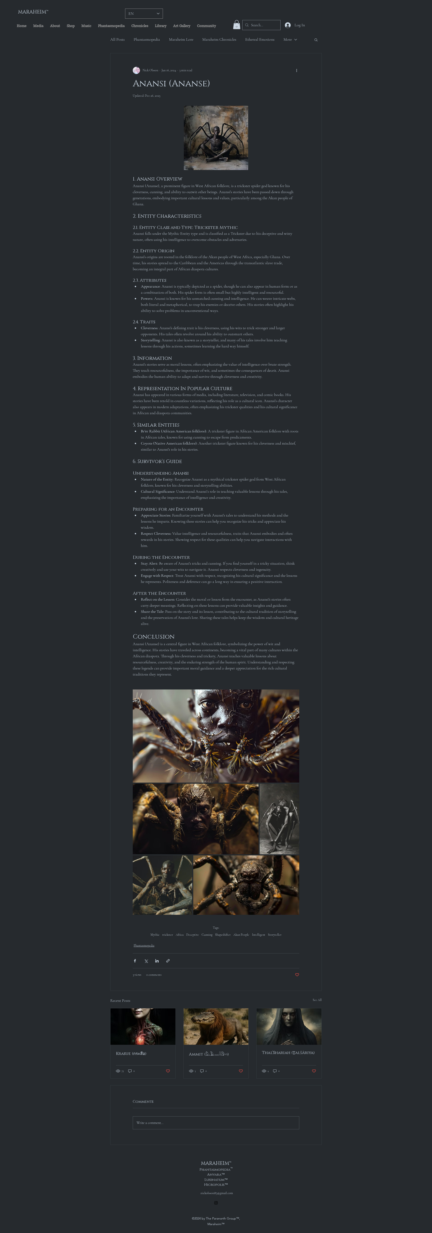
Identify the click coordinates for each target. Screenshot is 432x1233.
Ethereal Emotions (259, 39)
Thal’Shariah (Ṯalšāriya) (288, 1053)
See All (317, 1000)
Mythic (155, 935)
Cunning (207, 935)
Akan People (241, 935)
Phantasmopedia (147, 39)
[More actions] (296, 70)
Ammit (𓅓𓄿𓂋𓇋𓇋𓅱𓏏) (209, 1054)
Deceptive (192, 935)
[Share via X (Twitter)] (146, 961)
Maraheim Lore (181, 39)
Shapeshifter (223, 935)
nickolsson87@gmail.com (216, 1193)
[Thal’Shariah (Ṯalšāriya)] (289, 1026)
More (288, 39)
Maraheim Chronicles (219, 39)
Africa (180, 935)
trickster (167, 935)
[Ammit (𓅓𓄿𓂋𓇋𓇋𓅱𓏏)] (216, 1026)
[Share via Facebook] (135, 961)
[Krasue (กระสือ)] (143, 1026)
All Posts (117, 39)
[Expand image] (216, 736)
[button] (237, 24)
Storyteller (274, 935)
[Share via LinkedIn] (157, 961)
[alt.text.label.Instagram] (216, 1203)
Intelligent (258, 935)
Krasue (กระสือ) (131, 1053)
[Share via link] (168, 961)
